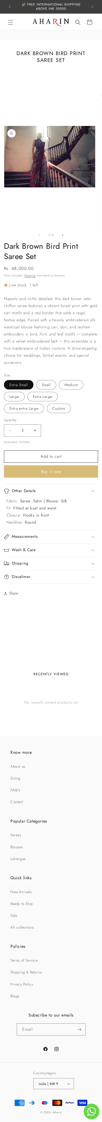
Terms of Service (24, 960)
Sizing (15, 778)
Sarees (15, 834)
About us (17, 766)
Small (46, 384)
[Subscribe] (79, 1029)
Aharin (57, 1112)
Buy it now (51, 472)
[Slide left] (39, 235)
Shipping (30, 275)
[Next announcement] (92, 7)
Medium (71, 384)
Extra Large (42, 396)
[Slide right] (62, 235)
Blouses (16, 847)
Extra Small (18, 384)
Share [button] (13, 593)
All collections (22, 927)
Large (14, 396)
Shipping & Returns (26, 972)
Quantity (10, 420)
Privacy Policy (21, 984)
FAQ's (15, 790)
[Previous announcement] (9, 7)
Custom (58, 408)
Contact (16, 801)
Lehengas (18, 858)
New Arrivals (21, 891)
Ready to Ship (21, 903)
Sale (13, 915)
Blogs (15, 996)
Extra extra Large (23, 408)
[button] (10, 22)
